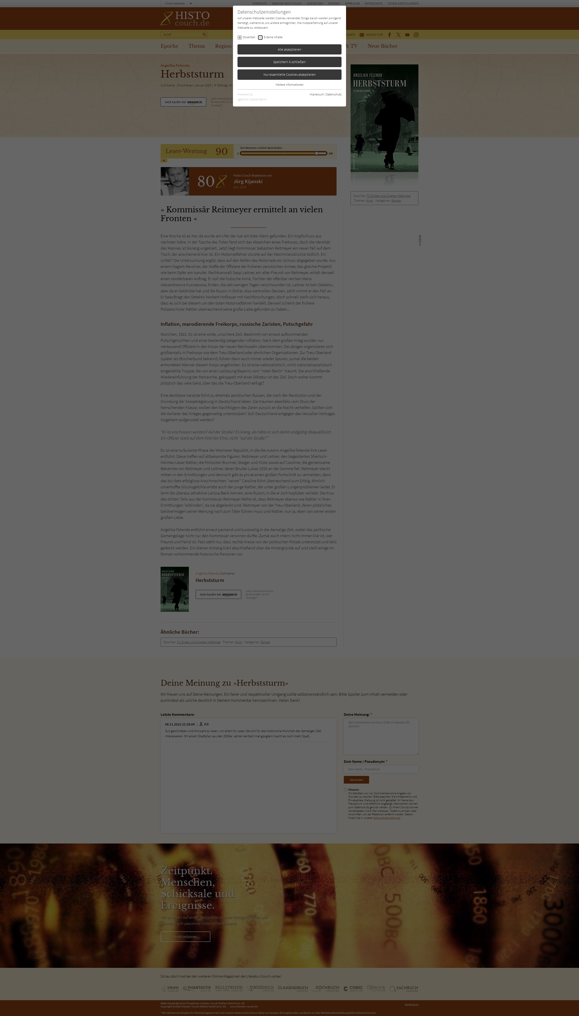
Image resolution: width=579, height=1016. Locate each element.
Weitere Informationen (289, 85)
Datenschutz (334, 94)
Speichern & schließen (289, 61)
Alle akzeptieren (289, 49)
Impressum (317, 94)
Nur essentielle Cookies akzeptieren (289, 74)
